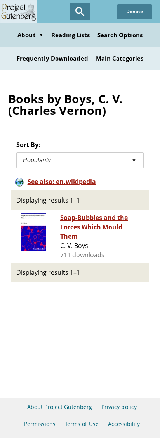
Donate (134, 11)
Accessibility (124, 424)
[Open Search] (80, 11)
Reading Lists (70, 35)
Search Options (120, 35)
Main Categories (120, 58)
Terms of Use (81, 424)
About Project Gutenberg (59, 406)
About (30, 35)
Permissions (40, 424)
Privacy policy (119, 406)
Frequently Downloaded (52, 58)
